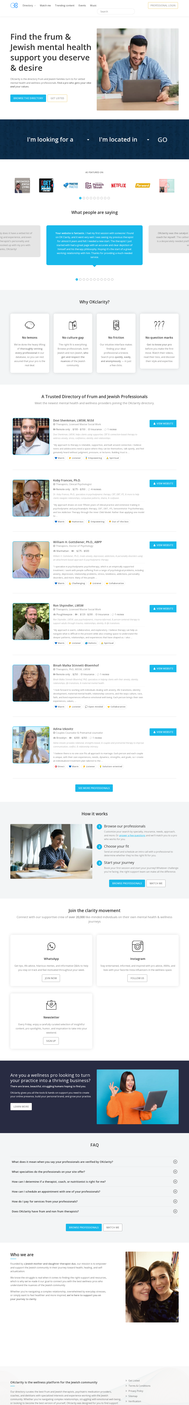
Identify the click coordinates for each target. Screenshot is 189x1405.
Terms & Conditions (139, 1385)
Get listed (57, 98)
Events (82, 5)
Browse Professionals (127, 883)
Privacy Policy (135, 1391)
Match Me (156, 883)
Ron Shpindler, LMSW (68, 606)
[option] (22, 185)
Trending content (64, 5)
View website (164, 423)
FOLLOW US (137, 978)
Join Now (51, 978)
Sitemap (132, 1396)
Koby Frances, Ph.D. (67, 480)
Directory (28, 5)
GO (162, 139)
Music (93, 5)
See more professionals (94, 788)
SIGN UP (51, 1041)
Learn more (21, 1106)
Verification (134, 1401)
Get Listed (134, 1380)
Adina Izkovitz (63, 729)
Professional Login (163, 5)
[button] (58, 139)
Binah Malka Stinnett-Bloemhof (76, 665)
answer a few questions (132, 835)
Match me (45, 5)
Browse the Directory (28, 98)
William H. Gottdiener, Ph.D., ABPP (77, 542)
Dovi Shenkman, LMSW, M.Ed (73, 421)
